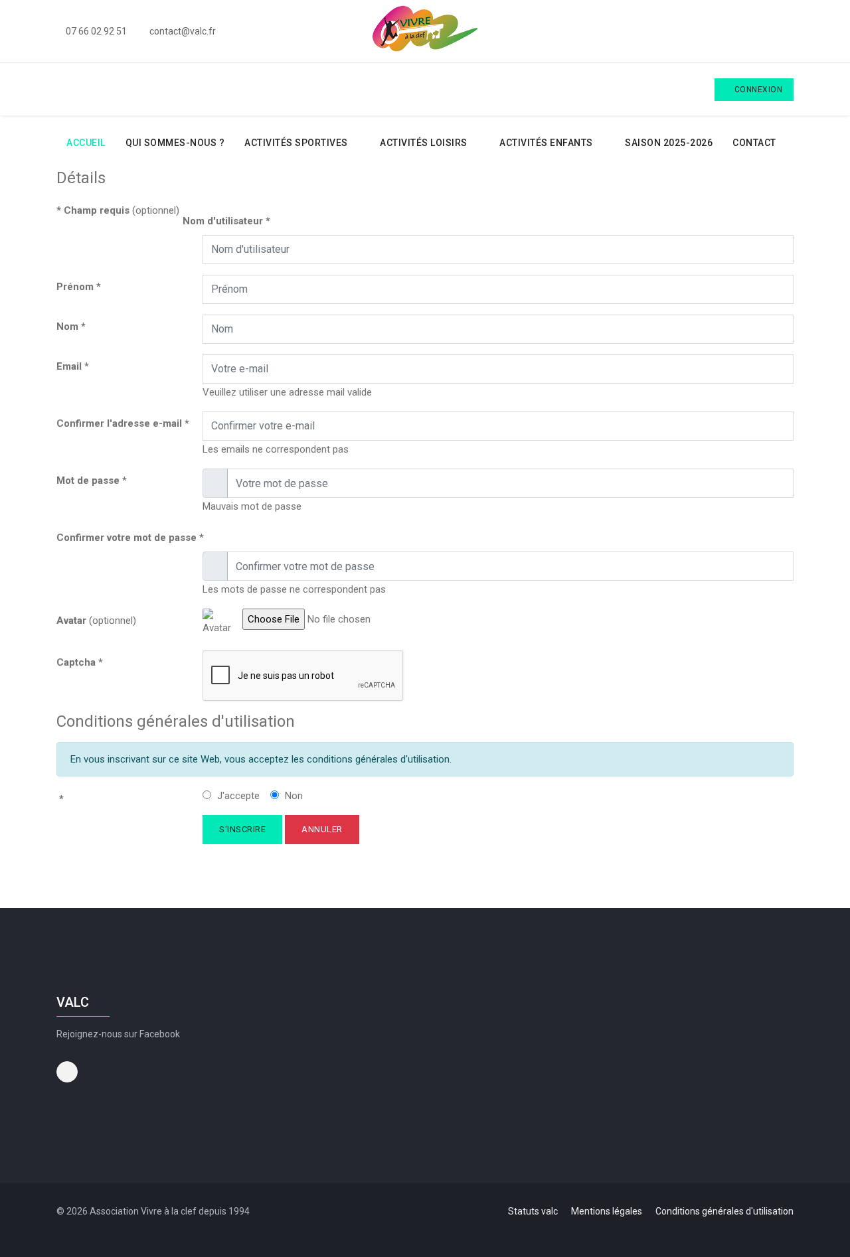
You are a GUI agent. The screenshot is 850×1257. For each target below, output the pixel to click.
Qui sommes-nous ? (175, 142)
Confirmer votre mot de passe (130, 538)
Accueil (85, 142)
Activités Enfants (546, 142)
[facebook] (789, 31)
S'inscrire (242, 829)
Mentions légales (606, 1211)
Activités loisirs (424, 142)
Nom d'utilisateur (226, 221)
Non (292, 796)
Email (72, 366)
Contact (754, 142)
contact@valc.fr (182, 31)
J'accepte (237, 796)
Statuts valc (533, 1211)
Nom (71, 327)
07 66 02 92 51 (96, 31)
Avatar (71, 621)
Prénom (78, 287)
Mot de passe (91, 480)
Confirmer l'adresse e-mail (122, 423)
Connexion (757, 89)
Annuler (322, 829)
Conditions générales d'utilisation (724, 1211)
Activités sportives (296, 142)
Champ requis (92, 210)
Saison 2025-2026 (669, 142)
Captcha (79, 662)
